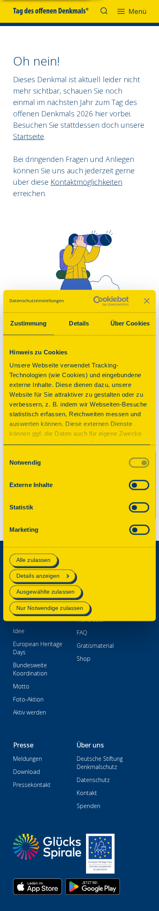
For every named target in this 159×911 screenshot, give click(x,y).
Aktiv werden (29, 712)
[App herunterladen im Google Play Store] (92, 886)
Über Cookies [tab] (130, 323)
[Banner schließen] (147, 301)
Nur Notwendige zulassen (49, 608)
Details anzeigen (38, 576)
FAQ (82, 632)
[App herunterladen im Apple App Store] (37, 886)
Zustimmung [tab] (28, 323)
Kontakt (87, 793)
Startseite (28, 136)
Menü (137, 11)
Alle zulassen (33, 560)
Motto (21, 686)
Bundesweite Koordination (30, 669)
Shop (84, 658)
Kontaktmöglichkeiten (86, 182)
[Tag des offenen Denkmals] (56, 11)
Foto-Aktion (28, 699)
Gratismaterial (95, 645)
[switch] (139, 485)
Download (26, 772)
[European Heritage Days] (100, 854)
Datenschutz (93, 780)
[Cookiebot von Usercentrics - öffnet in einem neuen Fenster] (96, 301)
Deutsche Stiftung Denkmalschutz (100, 763)
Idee (18, 631)
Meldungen (27, 758)
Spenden (88, 806)
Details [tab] (79, 323)
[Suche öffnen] (105, 11)
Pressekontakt (32, 785)
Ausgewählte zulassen (45, 592)
